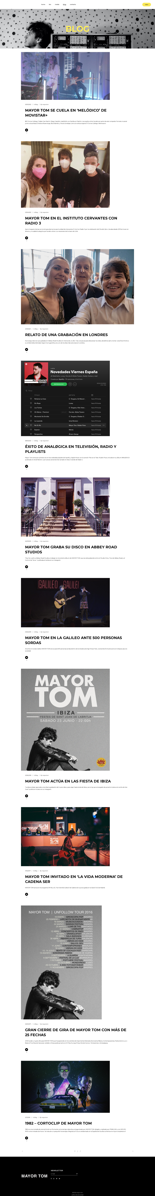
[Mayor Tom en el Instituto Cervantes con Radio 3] (65, 174)
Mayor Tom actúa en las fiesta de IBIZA (68, 781)
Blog (36, 104)
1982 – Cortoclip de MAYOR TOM (58, 1123)
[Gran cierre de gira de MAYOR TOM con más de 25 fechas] (61, 962)
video (146, 4)
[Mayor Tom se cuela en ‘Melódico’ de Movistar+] (65, 76)
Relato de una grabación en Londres (66, 334)
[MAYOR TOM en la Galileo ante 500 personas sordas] (65, 602)
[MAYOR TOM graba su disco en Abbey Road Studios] (65, 507)
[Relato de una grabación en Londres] (77, 286)
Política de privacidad (77, 1195)
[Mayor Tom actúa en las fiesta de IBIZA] (65, 720)
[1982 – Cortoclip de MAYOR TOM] (65, 1087)
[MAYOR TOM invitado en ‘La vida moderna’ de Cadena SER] (65, 836)
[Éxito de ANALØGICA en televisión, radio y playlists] (65, 398)
